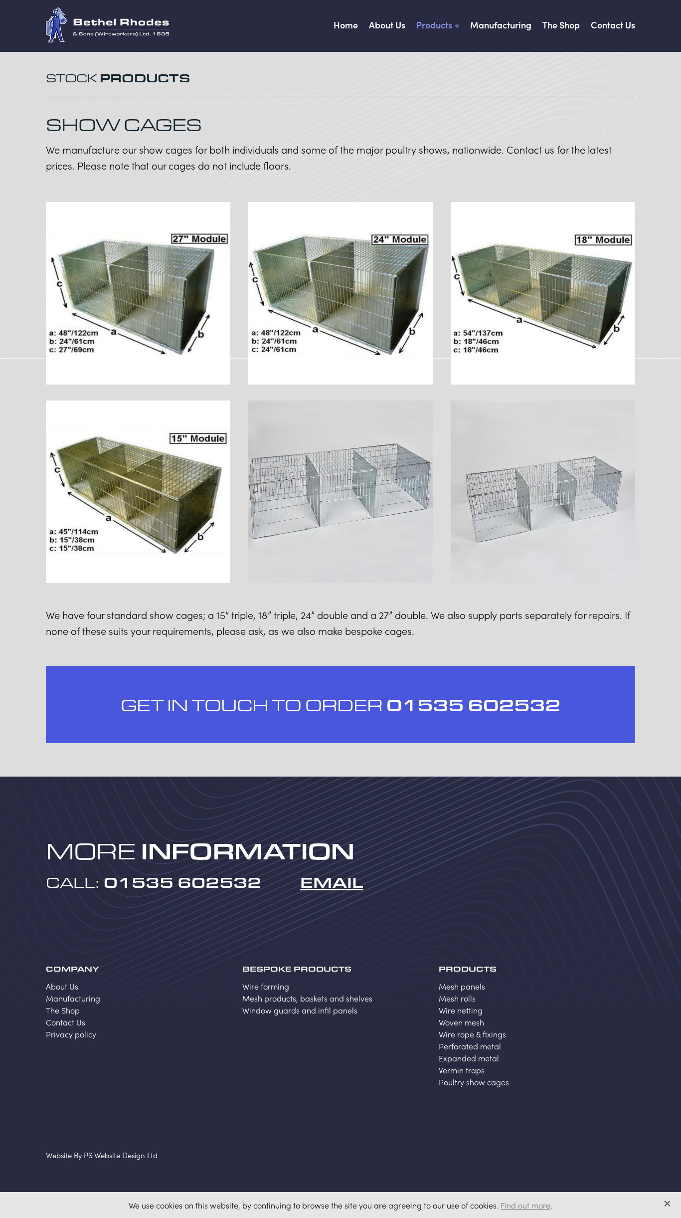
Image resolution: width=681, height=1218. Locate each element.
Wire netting (461, 1010)
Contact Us (613, 24)
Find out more (525, 1205)
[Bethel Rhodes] (108, 24)
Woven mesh (461, 1021)
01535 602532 (473, 704)
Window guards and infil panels (299, 1010)
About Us (387, 24)
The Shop (561, 24)
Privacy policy (71, 1033)
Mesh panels (462, 986)
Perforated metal (470, 1045)
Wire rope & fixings (472, 1033)
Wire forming (265, 986)
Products (434, 24)
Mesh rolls (457, 998)
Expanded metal (469, 1057)
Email (331, 882)
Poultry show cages (474, 1081)
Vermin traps (462, 1069)
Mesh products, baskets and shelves (307, 998)
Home (346, 24)
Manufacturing (500, 24)
